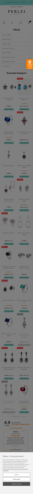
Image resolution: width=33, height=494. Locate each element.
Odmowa (16, 474)
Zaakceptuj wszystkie (16, 483)
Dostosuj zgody (16, 479)
